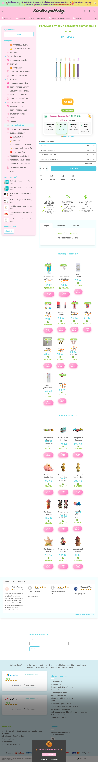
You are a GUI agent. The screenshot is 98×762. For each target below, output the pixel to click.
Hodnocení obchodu (58, 715)
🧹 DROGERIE (15, 141)
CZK (3, 11)
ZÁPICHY (13, 118)
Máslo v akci (81, 665)
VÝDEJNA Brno (56, 681)
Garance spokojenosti (59, 693)
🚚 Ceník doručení (67, 136)
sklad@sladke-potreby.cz (60, 732)
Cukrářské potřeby (17, 665)
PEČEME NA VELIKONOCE (20, 160)
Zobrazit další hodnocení (84, 615)
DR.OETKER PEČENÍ (17, 114)
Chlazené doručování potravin (62, 690)
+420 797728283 (57, 735)
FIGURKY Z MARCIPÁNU (19, 83)
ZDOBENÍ (13, 79)
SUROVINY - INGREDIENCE (20, 72)
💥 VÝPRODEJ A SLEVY (19, 45)
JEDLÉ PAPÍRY (15, 56)
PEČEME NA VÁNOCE (18, 168)
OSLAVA (13, 122)
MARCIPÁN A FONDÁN (18, 60)
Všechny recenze (29, 685)
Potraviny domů (7, 742)
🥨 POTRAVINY (16, 68)
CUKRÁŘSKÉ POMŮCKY (19, 99)
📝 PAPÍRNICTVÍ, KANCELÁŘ (21, 148)
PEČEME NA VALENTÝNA (19, 156)
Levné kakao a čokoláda (65, 665)
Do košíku (75, 168)
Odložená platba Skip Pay (60, 709)
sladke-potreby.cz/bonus (62, 4)
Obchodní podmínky (58, 695)
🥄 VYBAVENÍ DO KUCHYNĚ (20, 145)
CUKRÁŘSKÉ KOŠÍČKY (18, 76)
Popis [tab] (46, 226)
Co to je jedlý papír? (9, 739)
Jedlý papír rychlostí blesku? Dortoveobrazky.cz (69, 712)
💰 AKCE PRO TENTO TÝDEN (21, 49)
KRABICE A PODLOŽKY (18, 95)
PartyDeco (67, 37)
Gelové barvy (32, 665)
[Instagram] (53, 739)
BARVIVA (13, 64)
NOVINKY (13, 53)
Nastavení (43, 759)
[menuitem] (7, 18)
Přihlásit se (34, 649)
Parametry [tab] (61, 226)
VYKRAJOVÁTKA (16, 106)
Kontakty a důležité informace (62, 687)
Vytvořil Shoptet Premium (88, 759)
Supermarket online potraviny (62, 667)
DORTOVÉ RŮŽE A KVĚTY (19, 87)
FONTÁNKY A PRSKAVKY (19, 129)
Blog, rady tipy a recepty (11, 744)
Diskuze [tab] (76, 226)
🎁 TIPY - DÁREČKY (17, 152)
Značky (12, 171)
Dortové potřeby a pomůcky (37, 667)
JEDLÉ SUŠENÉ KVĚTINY (19, 91)
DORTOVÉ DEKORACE (18, 110)
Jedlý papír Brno (46, 665)
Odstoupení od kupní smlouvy (62, 698)
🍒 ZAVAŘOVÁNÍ (16, 137)
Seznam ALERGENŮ (58, 718)
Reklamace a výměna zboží (61, 704)
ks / (8, 231)
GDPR (53, 701)
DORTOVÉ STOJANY (17, 102)
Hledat (19, 34)
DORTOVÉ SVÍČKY (17, 125)
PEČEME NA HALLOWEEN (20, 164)
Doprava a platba (57, 684)
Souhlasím (50, 754)
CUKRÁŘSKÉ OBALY (17, 133)
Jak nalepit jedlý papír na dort (13, 736)
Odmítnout (54, 759)
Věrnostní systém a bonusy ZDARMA (64, 706)
